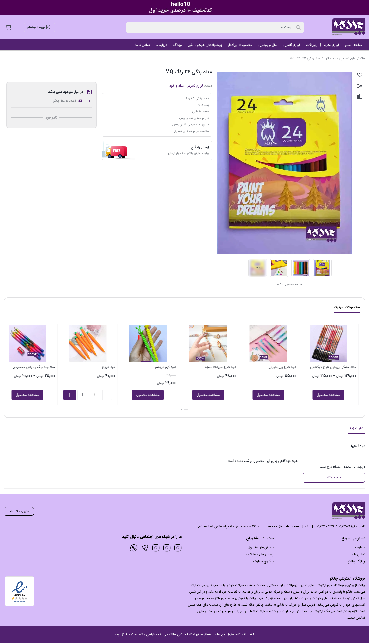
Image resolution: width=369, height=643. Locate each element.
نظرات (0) (356, 428)
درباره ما (359, 547)
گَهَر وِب (120, 634)
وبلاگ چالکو (356, 561)
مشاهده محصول (335, 395)
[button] (187, 409)
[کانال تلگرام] (145, 548)
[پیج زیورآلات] (178, 548)
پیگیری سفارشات (262, 561)
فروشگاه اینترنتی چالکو (184, 634)
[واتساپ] (134, 548)
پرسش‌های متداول (261, 547)
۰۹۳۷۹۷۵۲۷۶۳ (327, 526)
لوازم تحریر (348, 58)
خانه (362, 58)
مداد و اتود (331, 58)
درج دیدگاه (334, 477)
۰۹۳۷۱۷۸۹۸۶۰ (348, 526)
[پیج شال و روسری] (156, 548)
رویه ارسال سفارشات (260, 554)
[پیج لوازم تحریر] (167, 548)
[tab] (356, 428)
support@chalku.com (283, 526)
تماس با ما (358, 554)
